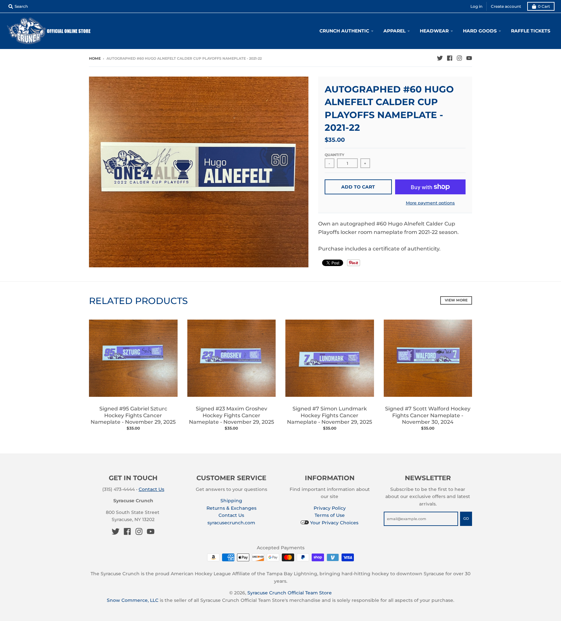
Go (466, 518)
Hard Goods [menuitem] (480, 31)
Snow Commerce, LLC (132, 600)
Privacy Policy (330, 508)
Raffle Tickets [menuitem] (530, 31)
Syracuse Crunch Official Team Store (289, 593)
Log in (476, 6)
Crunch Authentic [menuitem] (344, 31)
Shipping (231, 501)
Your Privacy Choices (333, 523)
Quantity (334, 154)
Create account (506, 6)
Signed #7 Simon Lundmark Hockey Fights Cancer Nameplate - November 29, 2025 (329, 415)
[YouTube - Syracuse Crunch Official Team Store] (469, 58)
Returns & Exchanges (231, 508)
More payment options (430, 202)
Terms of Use (330, 515)
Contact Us (151, 489)
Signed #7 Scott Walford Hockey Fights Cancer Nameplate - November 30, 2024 (427, 415)
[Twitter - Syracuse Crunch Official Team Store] (440, 58)
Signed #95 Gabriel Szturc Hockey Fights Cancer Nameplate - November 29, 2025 (133, 415)
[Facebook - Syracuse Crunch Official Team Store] (450, 58)
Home (95, 58)
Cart (544, 6)
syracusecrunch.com (231, 523)
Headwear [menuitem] (434, 31)
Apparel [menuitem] (394, 31)
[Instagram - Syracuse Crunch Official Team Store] (459, 58)
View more (456, 300)
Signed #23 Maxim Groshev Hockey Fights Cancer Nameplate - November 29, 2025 (231, 415)
